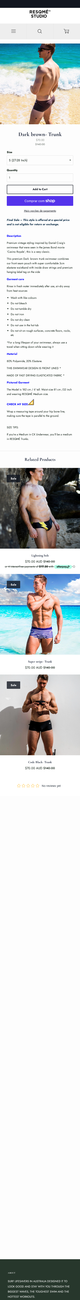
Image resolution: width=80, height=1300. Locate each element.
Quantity (12, 170)
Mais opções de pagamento (40, 211)
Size (9, 152)
